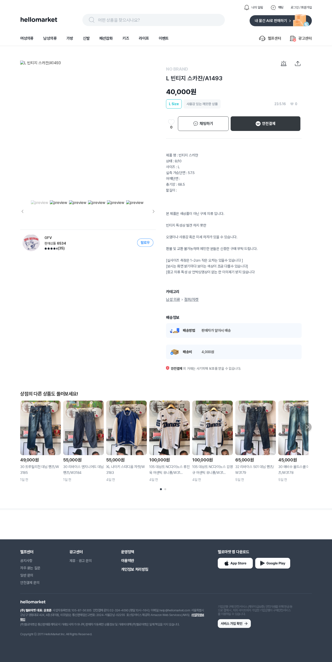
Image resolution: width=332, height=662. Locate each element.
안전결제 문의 (29, 582)
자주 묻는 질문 (30, 568)
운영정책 (127, 552)
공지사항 (26, 561)
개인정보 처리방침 (134, 569)
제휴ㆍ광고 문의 (81, 561)
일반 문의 (26, 575)
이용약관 (127, 560)
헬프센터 (26, 552)
